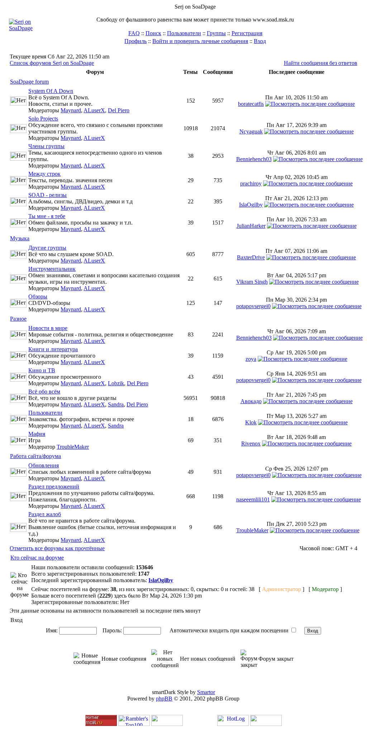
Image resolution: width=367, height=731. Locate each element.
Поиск (153, 33)
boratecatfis (251, 104)
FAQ (134, 33)
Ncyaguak (251, 131)
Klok (251, 422)
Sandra (116, 404)
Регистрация (247, 33)
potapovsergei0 (253, 306)
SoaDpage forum (29, 82)
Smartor (206, 692)
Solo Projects (43, 118)
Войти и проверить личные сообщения (200, 41)
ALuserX (94, 110)
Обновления (43, 465)
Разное (18, 319)
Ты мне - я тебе (46, 216)
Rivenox (251, 443)
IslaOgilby (251, 205)
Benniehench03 (254, 159)
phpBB (164, 698)
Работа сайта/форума (35, 456)
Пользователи (184, 33)
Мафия (36, 434)
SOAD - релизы (47, 195)
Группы (216, 33)
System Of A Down (50, 91)
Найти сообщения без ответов (320, 63)
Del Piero (118, 110)
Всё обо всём (44, 391)
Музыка (19, 238)
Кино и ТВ (41, 370)
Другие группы (47, 248)
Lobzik (116, 383)
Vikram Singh (252, 282)
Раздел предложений (53, 487)
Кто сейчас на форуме (37, 558)
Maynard (71, 110)
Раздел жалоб (44, 514)
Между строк (44, 174)
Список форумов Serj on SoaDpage (52, 63)
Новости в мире (47, 328)
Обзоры (37, 296)
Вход (260, 41)
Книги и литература (53, 349)
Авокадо (251, 401)
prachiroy (251, 183)
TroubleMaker (73, 447)
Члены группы (46, 146)
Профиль (135, 41)
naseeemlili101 (253, 499)
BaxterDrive (251, 257)
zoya (251, 359)
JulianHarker (251, 226)
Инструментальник (52, 269)
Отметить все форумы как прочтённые (57, 548)
